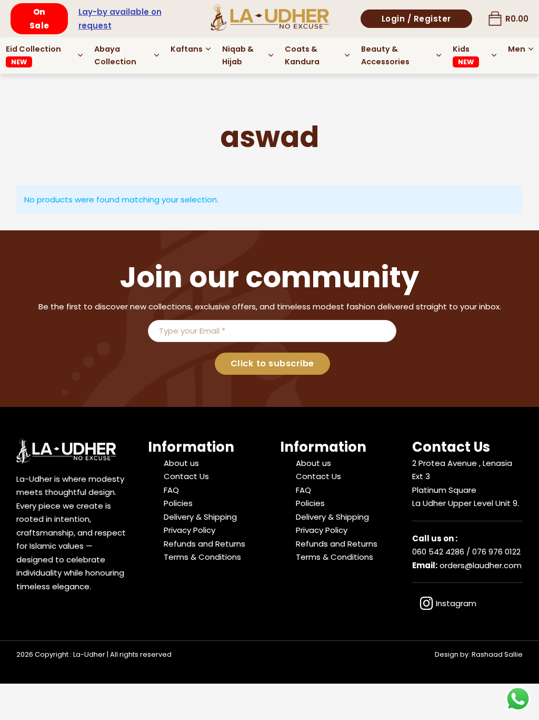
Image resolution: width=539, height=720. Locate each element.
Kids (463, 55)
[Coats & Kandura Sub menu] (347, 55)
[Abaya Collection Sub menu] (156, 55)
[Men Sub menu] (531, 49)
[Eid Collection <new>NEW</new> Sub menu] (80, 55)
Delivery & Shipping (200, 516)
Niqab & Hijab (238, 55)
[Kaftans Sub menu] (208, 49)
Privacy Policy (189, 530)
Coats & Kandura (302, 55)
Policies (178, 503)
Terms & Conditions (202, 556)
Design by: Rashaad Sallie (479, 654)
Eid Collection (33, 55)
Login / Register (416, 18)
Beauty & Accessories (385, 55)
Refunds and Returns (204, 543)
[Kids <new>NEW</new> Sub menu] (494, 55)
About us (181, 463)
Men (516, 49)
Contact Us (186, 476)
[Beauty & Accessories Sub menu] (439, 55)
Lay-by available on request (120, 18)
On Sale (39, 18)
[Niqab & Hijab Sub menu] (271, 55)
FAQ (171, 489)
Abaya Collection (115, 55)
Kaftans (187, 49)
